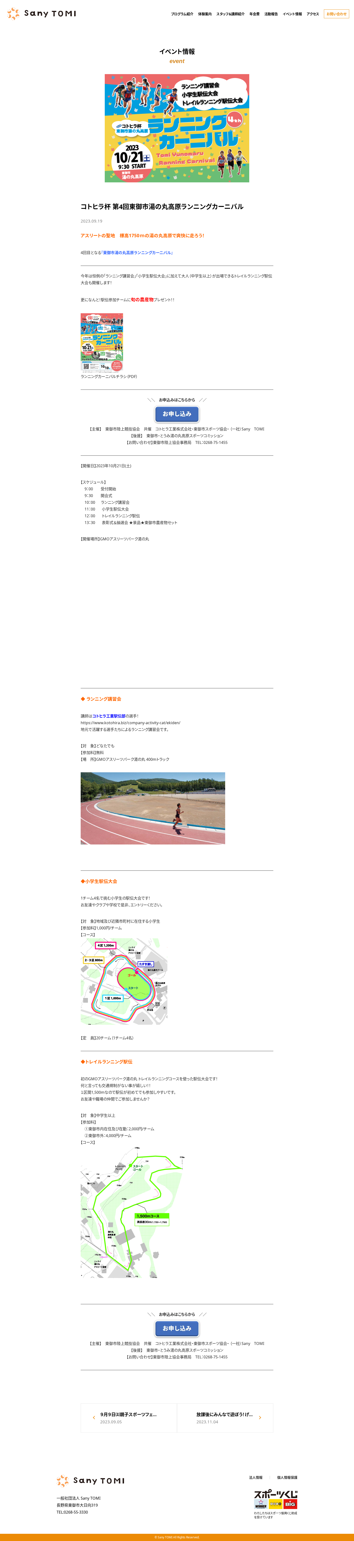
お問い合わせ (337, 14)
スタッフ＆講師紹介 (230, 14)
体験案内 (205, 14)
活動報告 (271, 14)
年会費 (254, 14)
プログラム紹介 (182, 14)
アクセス (313, 14)
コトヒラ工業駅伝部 (108, 716)
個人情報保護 (287, 1477)
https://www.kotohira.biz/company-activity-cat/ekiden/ (130, 722)
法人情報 (255, 1477)
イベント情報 (292, 14)
